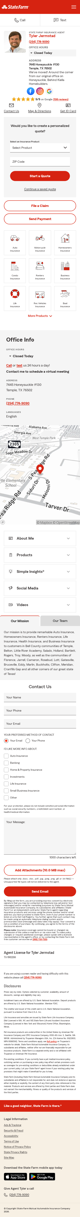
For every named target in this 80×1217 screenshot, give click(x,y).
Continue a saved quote (40, 189)
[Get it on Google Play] (42, 1176)
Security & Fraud (13, 1130)
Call (9, 365)
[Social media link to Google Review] (49, 91)
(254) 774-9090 (39, 41)
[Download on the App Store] (15, 1176)
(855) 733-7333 (40, 939)
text (19, 365)
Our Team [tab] (60, 621)
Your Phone (13, 710)
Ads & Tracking (12, 1125)
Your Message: (15, 822)
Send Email (40, 891)
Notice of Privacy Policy (17, 1147)
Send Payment (40, 219)
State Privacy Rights (15, 1152)
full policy (52, 1041)
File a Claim (40, 206)
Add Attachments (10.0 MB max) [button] (40, 870)
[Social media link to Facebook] (31, 91)
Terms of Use (11, 1141)
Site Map (9, 1157)
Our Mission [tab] (20, 621)
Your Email (13, 723)
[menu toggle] (73, 7)
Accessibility (11, 1136)
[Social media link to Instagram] (40, 91)
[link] (20, 6)
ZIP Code (18, 161)
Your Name (13, 697)
